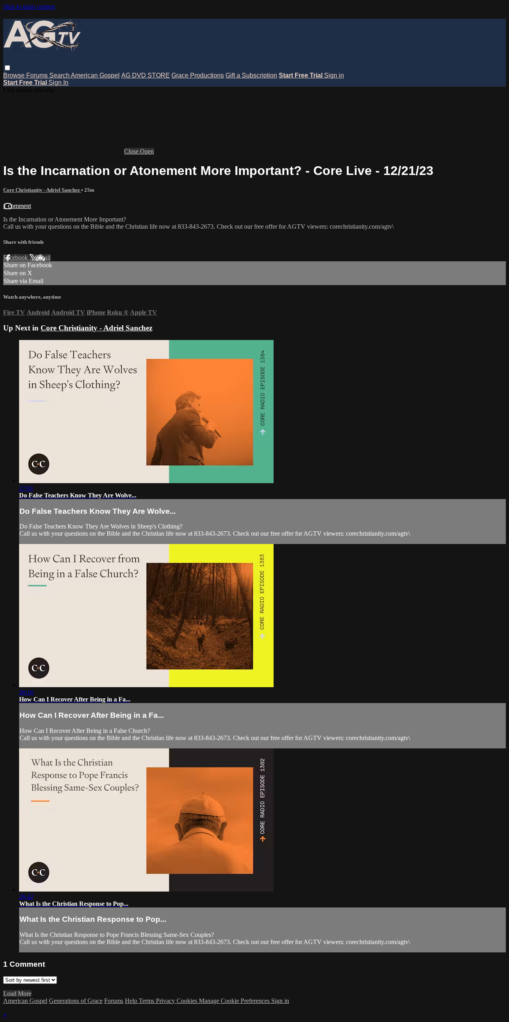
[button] (7, 67)
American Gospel (95, 75)
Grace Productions (197, 75)
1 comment (17, 205)
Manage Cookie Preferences (235, 1000)
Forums (37, 75)
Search (60, 75)
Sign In (58, 82)
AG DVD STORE (145, 75)
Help (132, 1000)
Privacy (166, 1000)
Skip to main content (29, 6)
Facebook (16, 257)
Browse (14, 75)
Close (132, 151)
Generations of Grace (76, 1000)
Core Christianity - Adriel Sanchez (42, 190)
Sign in (334, 75)
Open (147, 151)
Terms (147, 1000)
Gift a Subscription (251, 75)
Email (43, 257)
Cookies (188, 1000)
